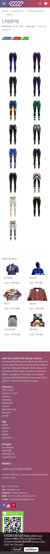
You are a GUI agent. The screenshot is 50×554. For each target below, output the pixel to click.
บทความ (5, 431)
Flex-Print (6, 412)
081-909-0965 (14, 496)
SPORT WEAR (8, 390)
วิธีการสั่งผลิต (7, 403)
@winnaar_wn (13, 489)
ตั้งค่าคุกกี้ (17, 549)
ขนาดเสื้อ (5, 415)
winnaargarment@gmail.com (21, 499)
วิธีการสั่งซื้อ (6, 450)
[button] (39, 3)
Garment (6, 406)
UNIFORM (6, 396)
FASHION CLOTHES (10, 393)
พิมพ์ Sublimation (9, 409)
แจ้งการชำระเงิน (8, 454)
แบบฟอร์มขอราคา (9, 457)
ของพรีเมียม (6, 399)
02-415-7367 (13, 486)
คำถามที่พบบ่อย (8, 447)
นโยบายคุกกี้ (18, 544)
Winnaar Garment (19, 492)
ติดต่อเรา (5, 434)
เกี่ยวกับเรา (6, 428)
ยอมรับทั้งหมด (31, 549)
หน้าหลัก (5, 425)
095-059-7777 (29, 496)
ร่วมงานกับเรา (7, 437)
